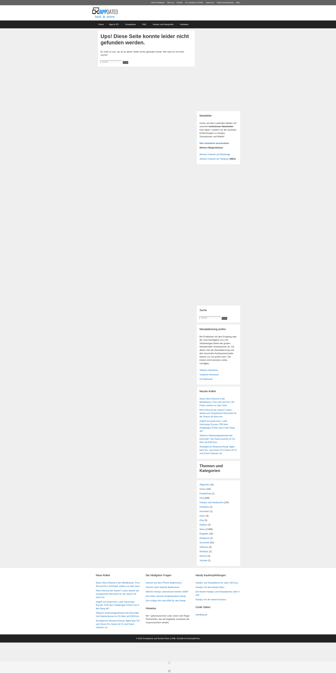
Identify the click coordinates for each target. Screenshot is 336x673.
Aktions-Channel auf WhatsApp (215, 154)
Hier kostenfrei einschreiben (214, 143)
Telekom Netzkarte (209, 370)
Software (204, 547)
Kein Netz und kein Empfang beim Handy (166, 596)
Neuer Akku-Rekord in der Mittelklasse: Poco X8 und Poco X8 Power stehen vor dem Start (217, 402)
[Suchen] (125, 62)
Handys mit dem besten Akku (210, 587)
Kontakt (180, 3)
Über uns (170, 3)
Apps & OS (114, 24)
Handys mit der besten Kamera (211, 599)
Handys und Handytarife (163, 24)
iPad (202, 520)
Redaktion (204, 538)
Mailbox (203, 525)
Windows (204, 551)
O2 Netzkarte (206, 379)
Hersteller (204, 511)
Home (101, 24)
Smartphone (130, 24)
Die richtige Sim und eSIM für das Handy (166, 600)
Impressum (210, 3)
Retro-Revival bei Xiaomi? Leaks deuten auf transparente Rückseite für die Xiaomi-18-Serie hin (218, 413)
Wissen (203, 556)
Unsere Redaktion (158, 3)
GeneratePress (193, 638)
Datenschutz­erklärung (225, 3)
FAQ (144, 24)
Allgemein (204, 484)
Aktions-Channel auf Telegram (214, 159)
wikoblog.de (201, 614)
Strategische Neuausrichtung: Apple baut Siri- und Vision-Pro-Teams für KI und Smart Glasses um (218, 450)
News (238, 3)
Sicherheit (204, 542)
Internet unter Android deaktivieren (162, 587)
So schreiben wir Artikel (194, 3)
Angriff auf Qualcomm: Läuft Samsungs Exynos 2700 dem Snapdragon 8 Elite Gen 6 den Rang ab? (117, 605)
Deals (202, 489)
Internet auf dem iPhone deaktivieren (164, 583)
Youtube (203, 560)
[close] (169, 663)
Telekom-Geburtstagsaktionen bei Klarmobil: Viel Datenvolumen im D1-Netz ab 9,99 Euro (218, 438)
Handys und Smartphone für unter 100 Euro (217, 583)
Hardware (184, 24)
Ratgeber (204, 533)
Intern (202, 516)
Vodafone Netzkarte (209, 374)
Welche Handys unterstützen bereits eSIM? (167, 591)
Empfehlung (205, 493)
